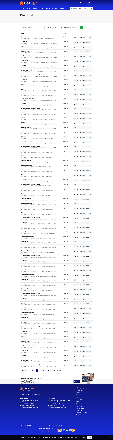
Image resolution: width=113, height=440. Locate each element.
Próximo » (59, 370)
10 (48, 370)
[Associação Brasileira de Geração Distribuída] (65, 430)
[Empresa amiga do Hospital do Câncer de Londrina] (72, 430)
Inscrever (76, 381)
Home (22, 8)
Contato (62, 8)
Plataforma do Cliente (81, 412)
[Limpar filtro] (85, 27)
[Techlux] (28, 3)
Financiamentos (80, 408)
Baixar (76, 37)
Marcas (41, 8)
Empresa (28, 8)
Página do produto (86, 37)
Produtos (35, 8)
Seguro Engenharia (80, 406)
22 (55, 370)
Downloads (79, 410)
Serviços (48, 8)
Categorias (79, 399)
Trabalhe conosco (80, 395)
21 (52, 370)
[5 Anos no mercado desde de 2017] (59, 430)
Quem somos (79, 390)
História (78, 392)
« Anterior (23, 370)
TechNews (54, 8)
